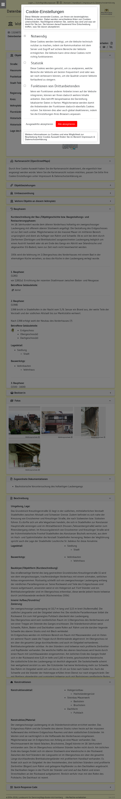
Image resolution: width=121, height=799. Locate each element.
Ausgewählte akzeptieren (39, 124)
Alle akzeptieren (66, 124)
